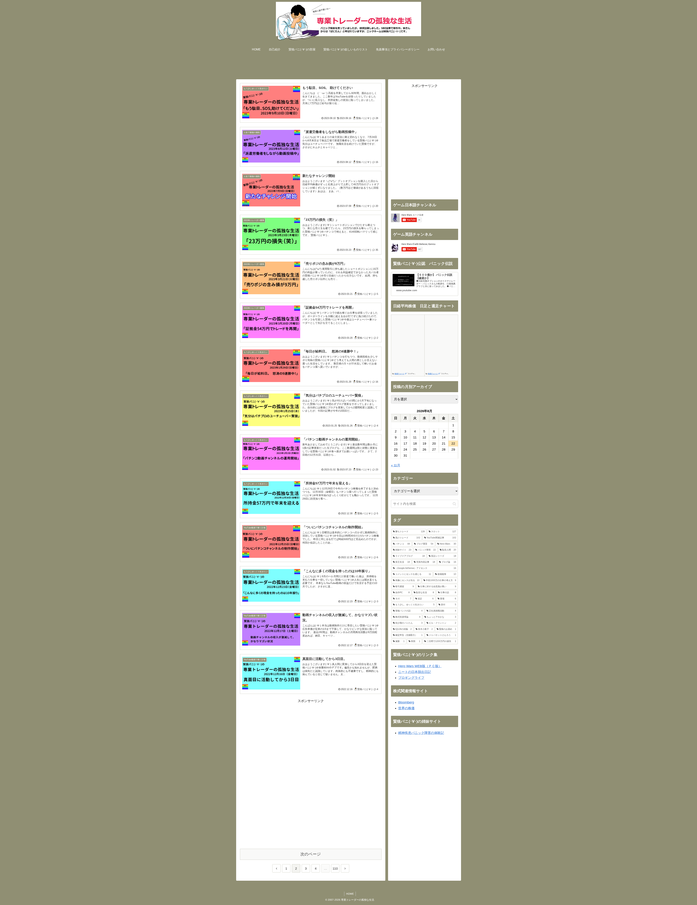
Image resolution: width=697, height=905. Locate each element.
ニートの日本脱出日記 (414, 672)
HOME (350, 893)
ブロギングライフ (411, 678)
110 (335, 868)
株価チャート (399, 374)
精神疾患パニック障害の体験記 (421, 733)
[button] (454, 504)
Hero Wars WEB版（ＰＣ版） (420, 666)
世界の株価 (406, 708)
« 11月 (395, 465)
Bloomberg (406, 702)
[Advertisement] (348, 64)
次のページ (310, 854)
